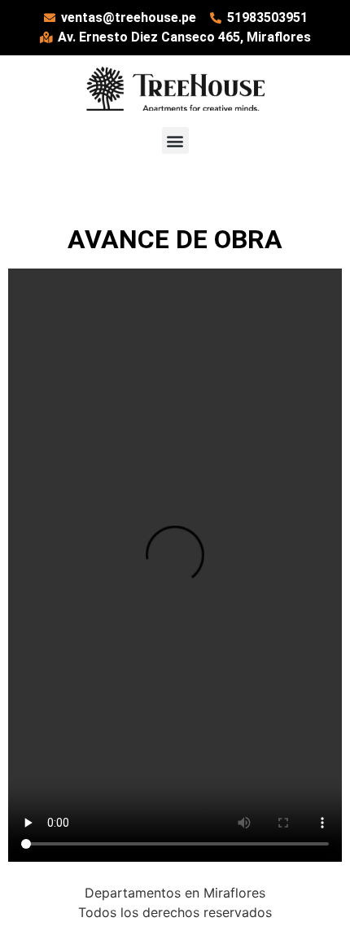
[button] (175, 140)
